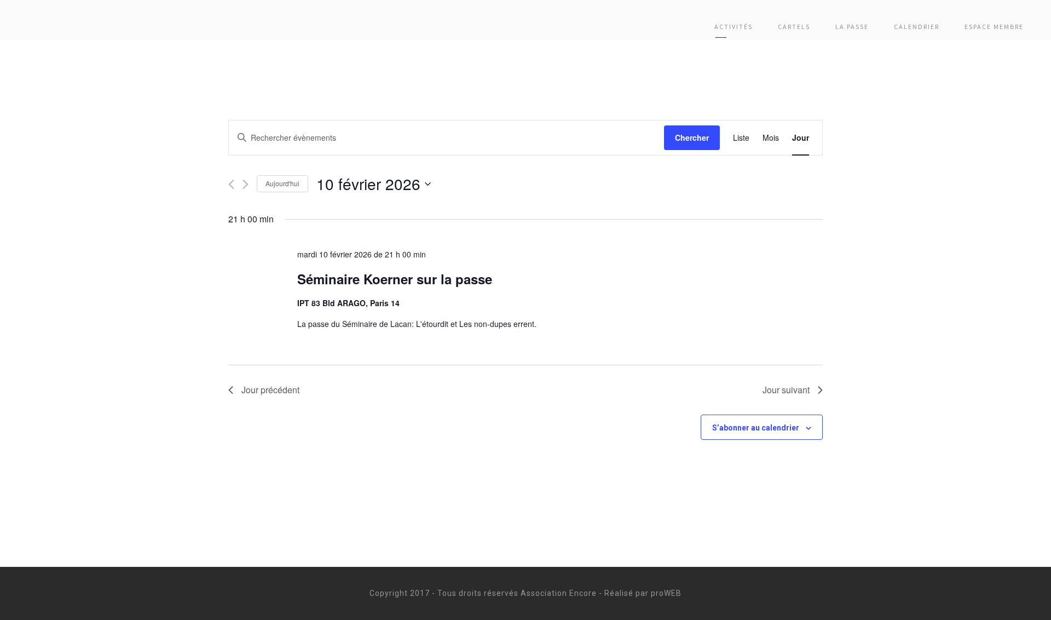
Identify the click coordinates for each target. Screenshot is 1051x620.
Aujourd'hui (282, 183)
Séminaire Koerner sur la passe (394, 278)
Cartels (794, 26)
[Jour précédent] (231, 184)
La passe (852, 26)
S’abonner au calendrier (755, 427)
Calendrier (916, 26)
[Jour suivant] (245, 184)
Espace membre (994, 26)
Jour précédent (270, 389)
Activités (733, 26)
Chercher (692, 137)
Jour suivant (786, 389)
